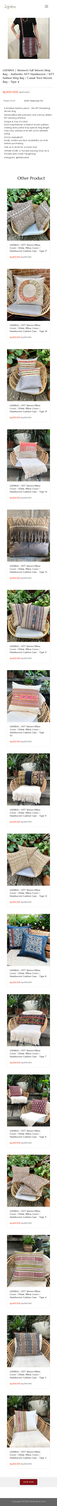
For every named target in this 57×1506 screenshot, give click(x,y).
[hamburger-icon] (46, 7)
